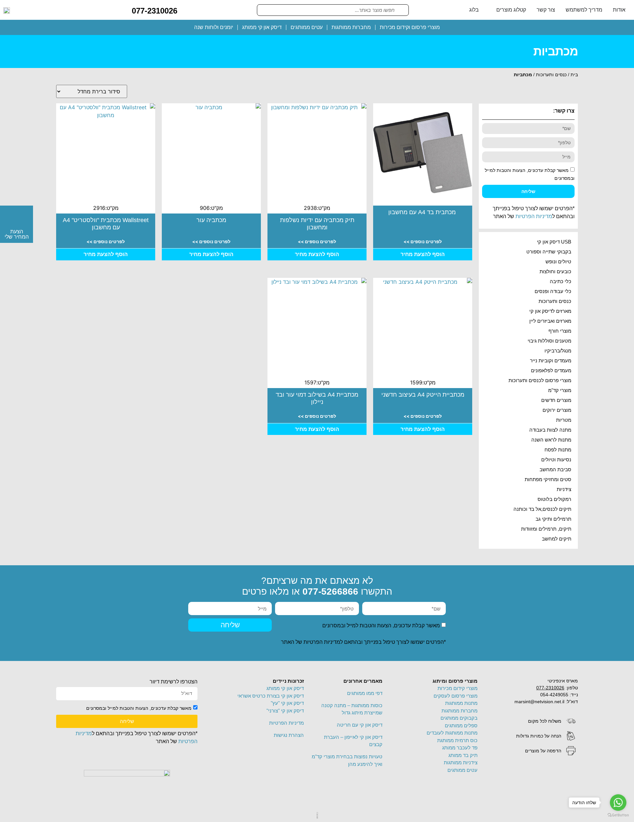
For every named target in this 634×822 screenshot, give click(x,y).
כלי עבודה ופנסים (553, 291)
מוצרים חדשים (556, 400)
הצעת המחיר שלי (17, 234)
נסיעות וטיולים (556, 459)
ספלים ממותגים (461, 725)
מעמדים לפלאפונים (551, 370)
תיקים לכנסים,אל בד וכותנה (542, 509)
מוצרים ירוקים (557, 410)
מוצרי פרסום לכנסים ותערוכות (540, 380)
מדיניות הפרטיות (533, 216)
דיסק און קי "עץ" (287, 703)
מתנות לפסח (558, 449)
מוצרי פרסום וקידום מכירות (410, 27)
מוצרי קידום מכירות (457, 688)
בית (574, 74)
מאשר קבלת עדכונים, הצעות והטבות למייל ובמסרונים (381, 625)
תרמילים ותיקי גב (553, 519)
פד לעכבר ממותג (459, 747)
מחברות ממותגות (351, 27)
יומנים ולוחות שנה (213, 27)
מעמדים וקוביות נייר (550, 360)
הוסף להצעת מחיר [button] (423, 254)
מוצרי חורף (559, 331)
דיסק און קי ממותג (262, 27)
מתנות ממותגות (461, 703)
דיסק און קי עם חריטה (359, 725)
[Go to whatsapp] (618, 802)
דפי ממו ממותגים (364, 693)
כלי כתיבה (560, 281)
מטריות (563, 420)
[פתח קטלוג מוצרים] (492, 10)
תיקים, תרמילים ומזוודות (546, 529)
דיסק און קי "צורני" (285, 710)
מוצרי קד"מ (559, 390)
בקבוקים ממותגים (458, 718)
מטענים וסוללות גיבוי (549, 341)
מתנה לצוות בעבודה (550, 430)
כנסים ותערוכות (551, 74)
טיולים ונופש (558, 261)
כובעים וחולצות (555, 271)
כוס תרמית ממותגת (457, 740)
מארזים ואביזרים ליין (550, 321)
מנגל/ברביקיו (558, 350)
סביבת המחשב (555, 469)
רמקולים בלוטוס (554, 499)
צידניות (564, 489)
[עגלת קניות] (187, 9)
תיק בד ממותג (462, 755)
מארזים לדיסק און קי (550, 311)
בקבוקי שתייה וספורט (548, 251)
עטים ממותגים (307, 27)
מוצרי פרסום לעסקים (455, 696)
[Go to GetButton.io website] (618, 815)
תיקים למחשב (556, 539)
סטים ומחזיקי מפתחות (548, 479)
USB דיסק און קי (554, 242)
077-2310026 (154, 10)
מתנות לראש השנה (551, 440)
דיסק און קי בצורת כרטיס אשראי (270, 696)
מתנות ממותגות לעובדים (452, 733)
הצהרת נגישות (289, 735)
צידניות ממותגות (460, 762)
